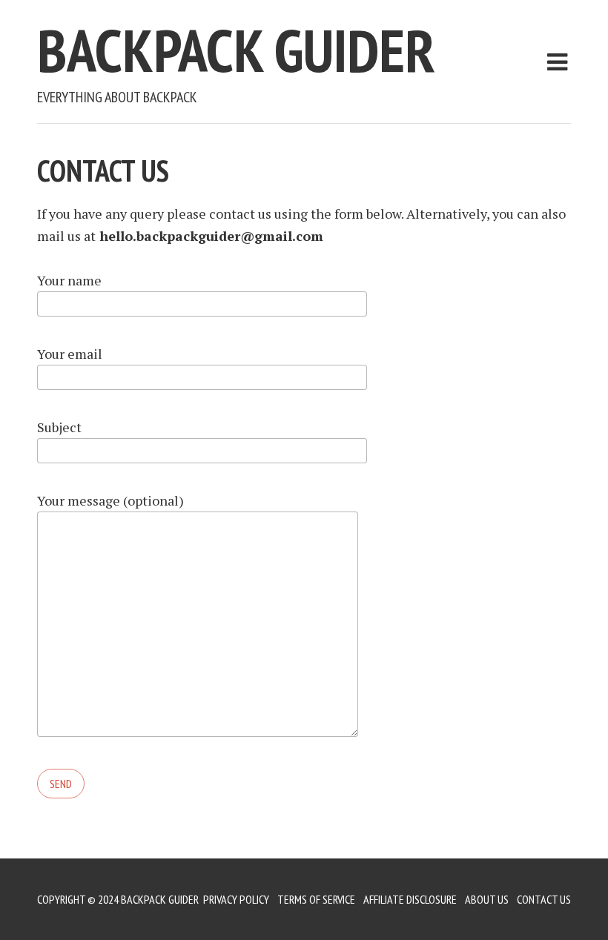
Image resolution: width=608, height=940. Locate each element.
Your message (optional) (110, 500)
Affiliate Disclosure (410, 899)
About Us (487, 899)
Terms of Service (316, 899)
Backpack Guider (236, 50)
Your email (69, 354)
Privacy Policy (236, 899)
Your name (69, 280)
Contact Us (544, 899)
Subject (59, 427)
